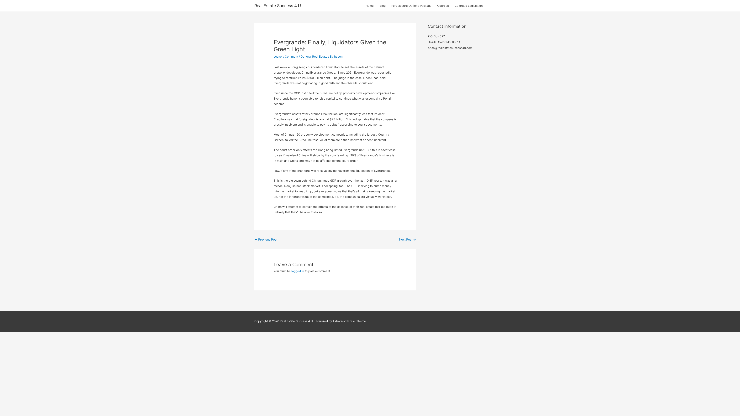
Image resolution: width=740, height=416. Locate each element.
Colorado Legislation (469, 6)
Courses (443, 6)
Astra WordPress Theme (349, 321)
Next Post (407, 239)
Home (370, 6)
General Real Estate (314, 56)
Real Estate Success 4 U (277, 5)
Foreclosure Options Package (411, 6)
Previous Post (266, 239)
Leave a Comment (286, 56)
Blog (382, 6)
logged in (297, 271)
